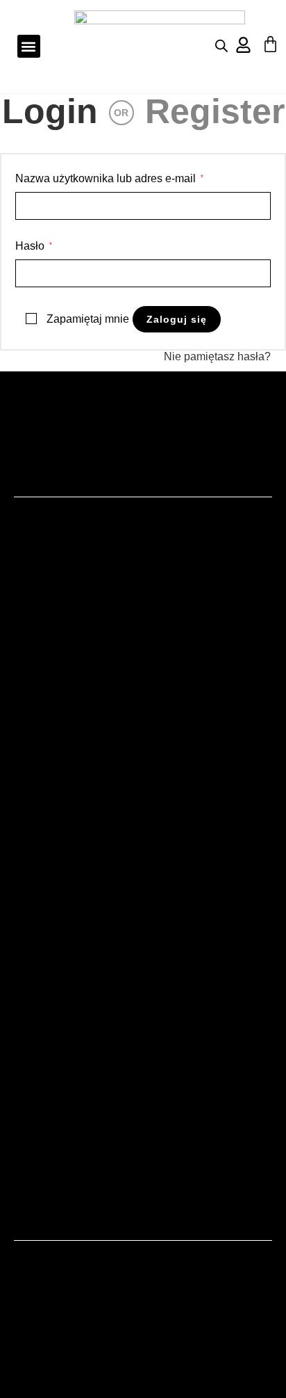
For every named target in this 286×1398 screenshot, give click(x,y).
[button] (28, 46)
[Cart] (270, 44)
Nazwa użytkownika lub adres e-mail (109, 177)
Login (50, 111)
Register (215, 111)
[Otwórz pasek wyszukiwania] (221, 46)
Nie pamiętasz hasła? (217, 356)
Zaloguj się (176, 319)
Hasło (33, 245)
